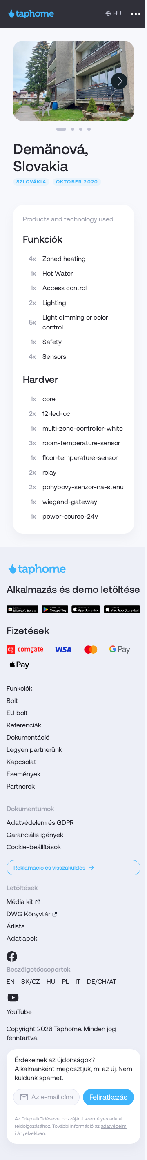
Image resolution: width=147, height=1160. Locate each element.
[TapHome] (31, 14)
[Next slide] (119, 81)
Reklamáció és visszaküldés (49, 867)
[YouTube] (13, 997)
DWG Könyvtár (28, 914)
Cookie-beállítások (34, 847)
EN (11, 981)
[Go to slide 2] (72, 129)
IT (78, 981)
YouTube (19, 1012)
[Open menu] (135, 14)
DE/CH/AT (101, 981)
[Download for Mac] (122, 609)
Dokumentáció (28, 737)
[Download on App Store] (85, 609)
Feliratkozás (108, 1097)
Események (23, 774)
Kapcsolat (21, 762)
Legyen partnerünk (34, 749)
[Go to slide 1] (61, 129)
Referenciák (24, 725)
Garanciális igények (35, 835)
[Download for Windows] (22, 609)
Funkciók (19, 688)
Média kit (20, 902)
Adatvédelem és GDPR (40, 822)
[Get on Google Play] (55, 609)
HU (51, 981)
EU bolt (17, 713)
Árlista (16, 926)
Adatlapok (22, 938)
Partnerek (21, 786)
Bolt (12, 701)
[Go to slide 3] (80, 129)
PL (65, 981)
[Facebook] (12, 956)
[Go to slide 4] (89, 129)
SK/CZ (30, 981)
